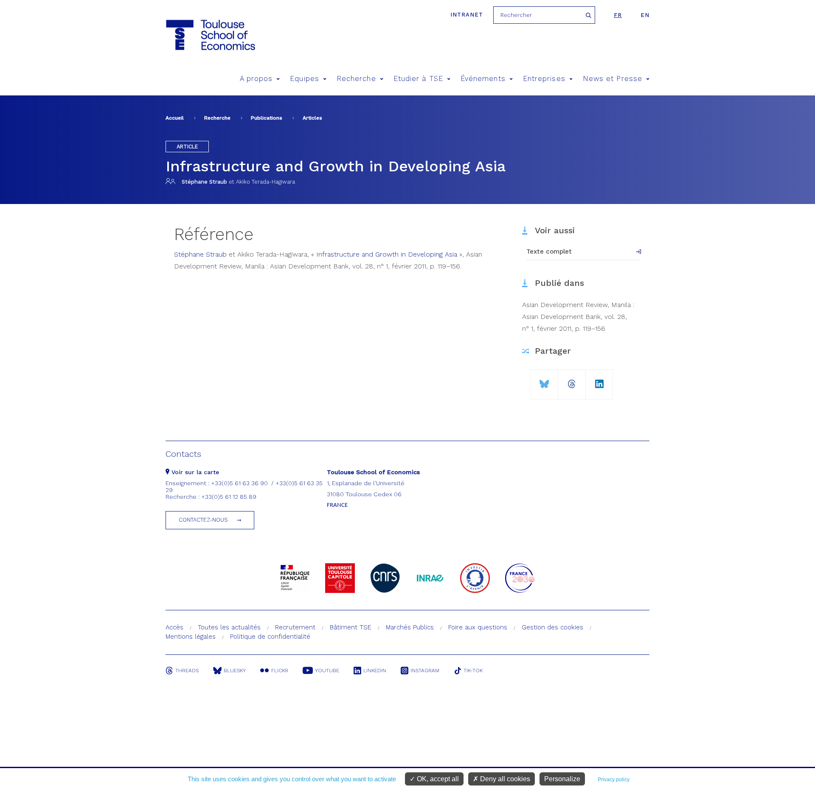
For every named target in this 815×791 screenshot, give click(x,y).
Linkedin (374, 671)
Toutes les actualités (229, 627)
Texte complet (549, 251)
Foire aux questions (477, 627)
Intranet (466, 14)
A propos (256, 79)
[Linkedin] (599, 380)
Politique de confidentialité (270, 636)
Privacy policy (614, 780)
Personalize (562, 779)
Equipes (304, 79)
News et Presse (612, 79)
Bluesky (235, 671)
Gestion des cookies (552, 627)
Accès (174, 627)
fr (618, 15)
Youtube (327, 671)
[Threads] (571, 380)
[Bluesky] (544, 380)
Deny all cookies (504, 779)
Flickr (279, 671)
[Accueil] (210, 35)
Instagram (424, 671)
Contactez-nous (203, 520)
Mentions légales (191, 636)
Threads (187, 671)
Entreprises (544, 79)
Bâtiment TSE (350, 627)
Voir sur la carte (194, 472)
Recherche (356, 79)
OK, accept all (437, 779)
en (645, 15)
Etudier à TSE (418, 79)
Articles (312, 118)
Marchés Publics (410, 627)
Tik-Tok (473, 671)
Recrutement (295, 627)
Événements (483, 79)
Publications (266, 118)
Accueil (175, 118)
